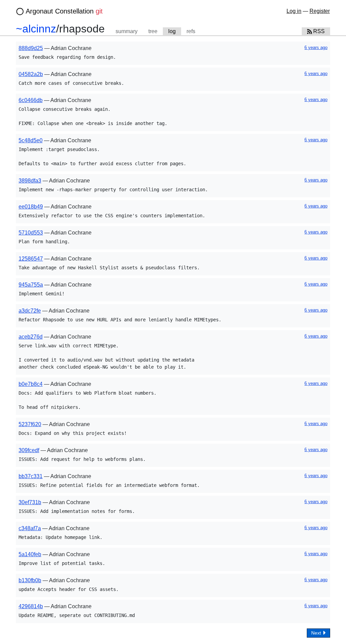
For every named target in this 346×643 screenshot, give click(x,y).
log (172, 31)
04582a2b (31, 74)
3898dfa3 (30, 180)
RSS (318, 31)
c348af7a (30, 528)
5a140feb (30, 554)
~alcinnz (36, 29)
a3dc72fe (30, 311)
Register (320, 11)
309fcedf (29, 450)
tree (152, 31)
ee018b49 (31, 206)
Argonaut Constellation (64, 11)
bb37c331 (31, 476)
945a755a (31, 285)
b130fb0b (30, 580)
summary (127, 31)
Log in (294, 11)
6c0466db (31, 100)
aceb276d (31, 337)
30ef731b (30, 502)
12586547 (31, 259)
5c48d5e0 (31, 140)
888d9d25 (31, 48)
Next (316, 633)
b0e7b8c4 (31, 384)
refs (191, 31)
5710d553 (31, 233)
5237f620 (30, 424)
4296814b (31, 606)
